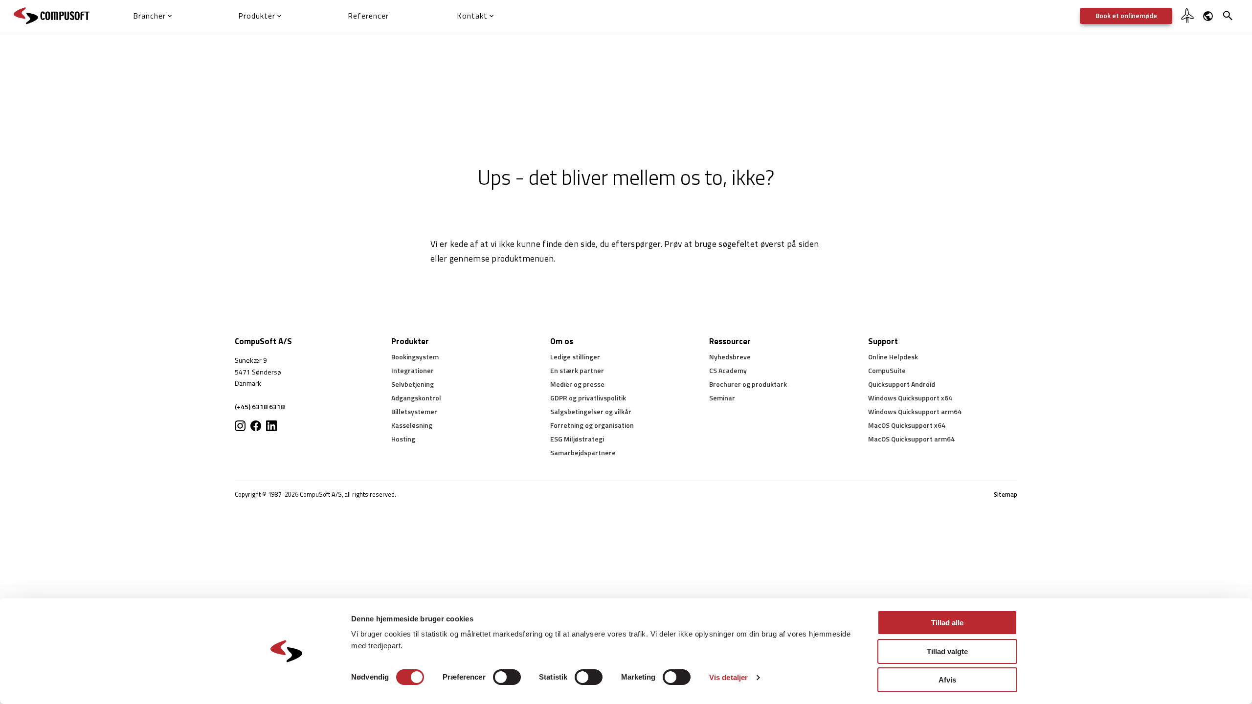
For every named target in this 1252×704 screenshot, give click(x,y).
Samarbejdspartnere (583, 452)
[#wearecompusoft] (255, 425)
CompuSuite (887, 370)
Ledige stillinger (575, 357)
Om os (561, 341)
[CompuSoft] (51, 15)
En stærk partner (577, 370)
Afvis (947, 680)
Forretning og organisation (592, 425)
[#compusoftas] (271, 425)
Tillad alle (947, 622)
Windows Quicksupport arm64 (914, 411)
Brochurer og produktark (748, 384)
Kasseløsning (411, 425)
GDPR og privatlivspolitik (588, 398)
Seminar (722, 398)
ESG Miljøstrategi (577, 439)
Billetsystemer (414, 411)
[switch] (507, 677)
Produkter (410, 341)
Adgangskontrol (416, 398)
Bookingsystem (415, 357)
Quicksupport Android (901, 384)
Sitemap (1005, 494)
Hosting (403, 439)
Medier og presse (577, 384)
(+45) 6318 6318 (260, 406)
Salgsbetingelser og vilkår (590, 411)
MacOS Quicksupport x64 (906, 425)
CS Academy (728, 370)
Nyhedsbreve (730, 357)
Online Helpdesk (893, 357)
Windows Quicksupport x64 (910, 398)
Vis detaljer (728, 677)
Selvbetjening (412, 384)
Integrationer (412, 370)
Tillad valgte (947, 651)
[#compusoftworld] (240, 425)
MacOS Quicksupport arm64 (911, 439)
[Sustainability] (1187, 22)
